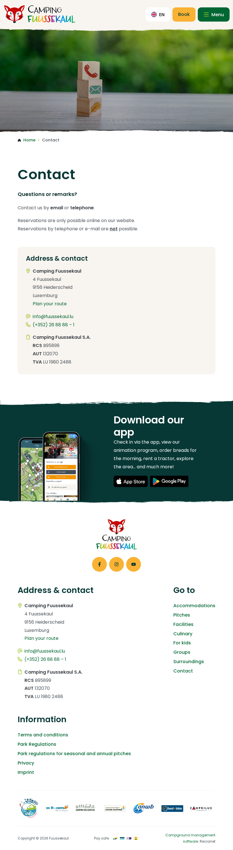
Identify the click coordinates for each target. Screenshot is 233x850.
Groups (181, 652)
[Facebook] (99, 564)
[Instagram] (116, 564)
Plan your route (50, 303)
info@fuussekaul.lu (53, 316)
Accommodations (194, 605)
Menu (217, 14)
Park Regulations (37, 744)
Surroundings (188, 661)
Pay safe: (102, 838)
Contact (183, 671)
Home (29, 140)
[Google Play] (169, 481)
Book (184, 14)
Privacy (26, 763)
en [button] (162, 14)
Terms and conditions (43, 735)
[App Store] (131, 481)
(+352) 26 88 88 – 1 (53, 324)
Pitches (181, 615)
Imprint (26, 772)
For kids (182, 643)
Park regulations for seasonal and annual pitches (74, 753)
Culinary (182, 633)
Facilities (183, 624)
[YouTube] (133, 564)
